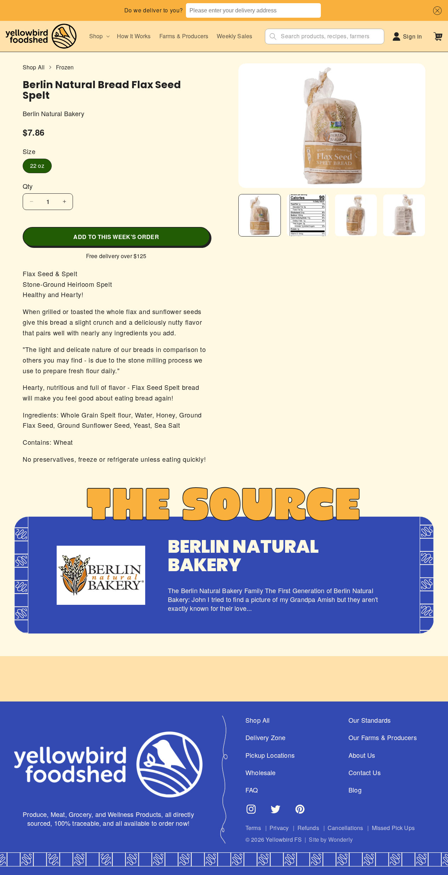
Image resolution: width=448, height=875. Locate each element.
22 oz (37, 165)
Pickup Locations (270, 755)
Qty (28, 186)
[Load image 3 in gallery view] (356, 215)
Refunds (308, 828)
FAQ (251, 789)
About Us (361, 755)
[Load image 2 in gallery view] (308, 215)
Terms (253, 828)
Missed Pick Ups (393, 828)
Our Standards (369, 720)
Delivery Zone (265, 737)
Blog (355, 789)
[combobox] (253, 10)
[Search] (273, 36)
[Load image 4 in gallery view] (404, 215)
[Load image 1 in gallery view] (259, 215)
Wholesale (260, 772)
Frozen (65, 67)
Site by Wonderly (331, 839)
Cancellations (345, 828)
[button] (436, 10)
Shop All (34, 67)
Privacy (279, 828)
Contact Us (364, 772)
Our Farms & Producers (382, 737)
